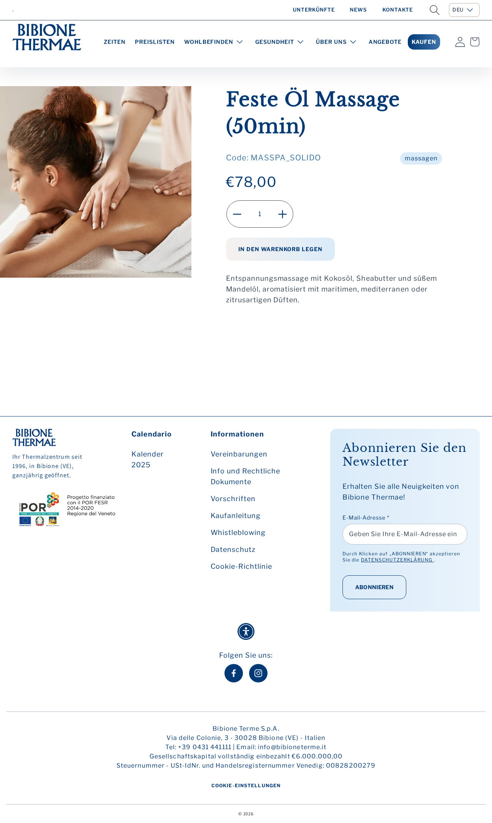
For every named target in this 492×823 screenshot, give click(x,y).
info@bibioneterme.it (292, 747)
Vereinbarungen (239, 454)
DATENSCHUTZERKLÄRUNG (397, 560)
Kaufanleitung (236, 515)
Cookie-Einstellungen (246, 785)
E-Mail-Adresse (365, 517)
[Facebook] (233, 673)
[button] (435, 10)
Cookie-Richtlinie (241, 566)
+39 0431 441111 (204, 747)
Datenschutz (233, 549)
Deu (458, 10)
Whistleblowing (238, 532)
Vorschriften (233, 499)
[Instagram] (258, 673)
